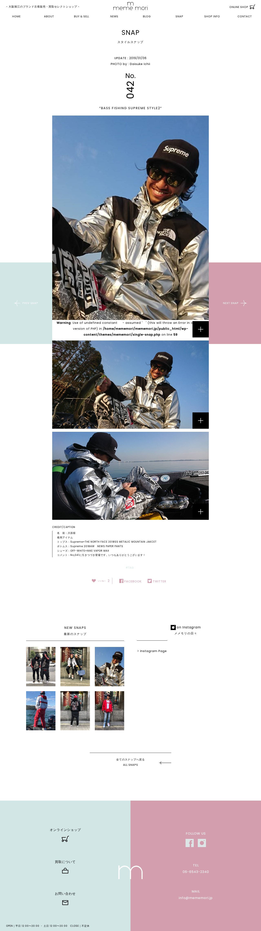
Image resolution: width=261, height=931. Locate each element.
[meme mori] (130, 6)
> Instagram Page (152, 651)
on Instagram (189, 627)
